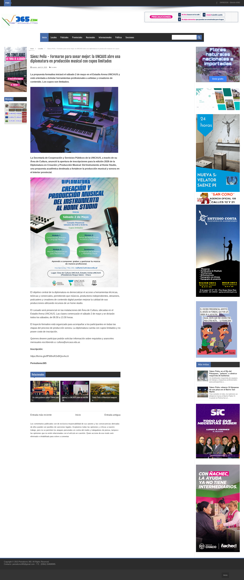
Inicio (44, 37)
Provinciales (77, 37)
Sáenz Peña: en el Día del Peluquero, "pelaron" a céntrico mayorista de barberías (223, 373)
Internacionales (105, 37)
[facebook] (217, 3)
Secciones (130, 37)
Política (118, 37)
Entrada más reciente (41, 415)
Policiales (64, 37)
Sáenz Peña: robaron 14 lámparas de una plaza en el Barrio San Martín (224, 389)
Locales (54, 37)
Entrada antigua (112, 415)
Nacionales (90, 37)
